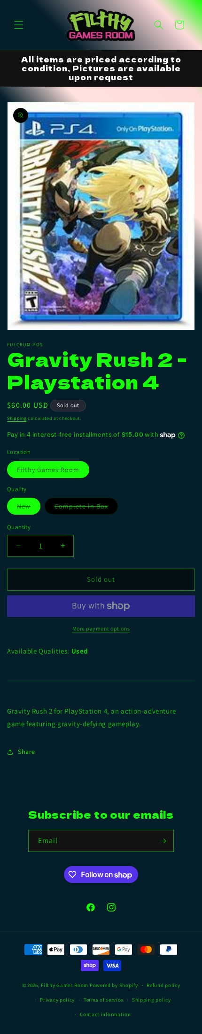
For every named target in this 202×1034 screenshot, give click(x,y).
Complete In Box (86, 508)
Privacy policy (57, 999)
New (28, 508)
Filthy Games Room (53, 471)
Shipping (17, 418)
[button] (18, 25)
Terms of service (103, 999)
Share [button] (26, 751)
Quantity (19, 527)
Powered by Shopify (114, 985)
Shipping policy (151, 999)
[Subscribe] (163, 841)
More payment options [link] (101, 628)
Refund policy (163, 985)
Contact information (105, 1014)
